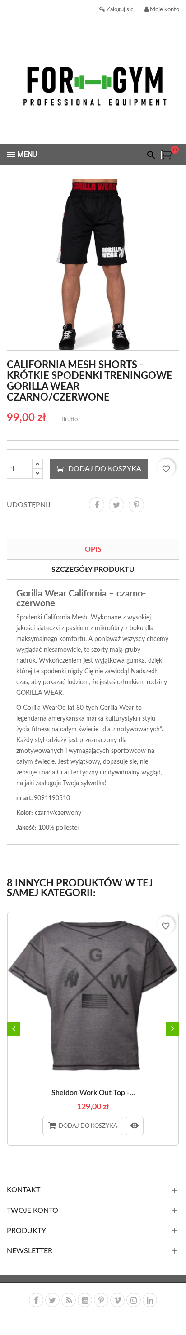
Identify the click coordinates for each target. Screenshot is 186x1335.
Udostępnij (96, 504)
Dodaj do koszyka (104, 468)
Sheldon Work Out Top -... (93, 1092)
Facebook (36, 1300)
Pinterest (136, 504)
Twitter (52, 1300)
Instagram (133, 1300)
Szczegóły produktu (93, 569)
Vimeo (117, 1300)
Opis (93, 549)
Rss (68, 1300)
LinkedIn (150, 1300)
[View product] (135, 1126)
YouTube (85, 1300)
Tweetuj (116, 504)
